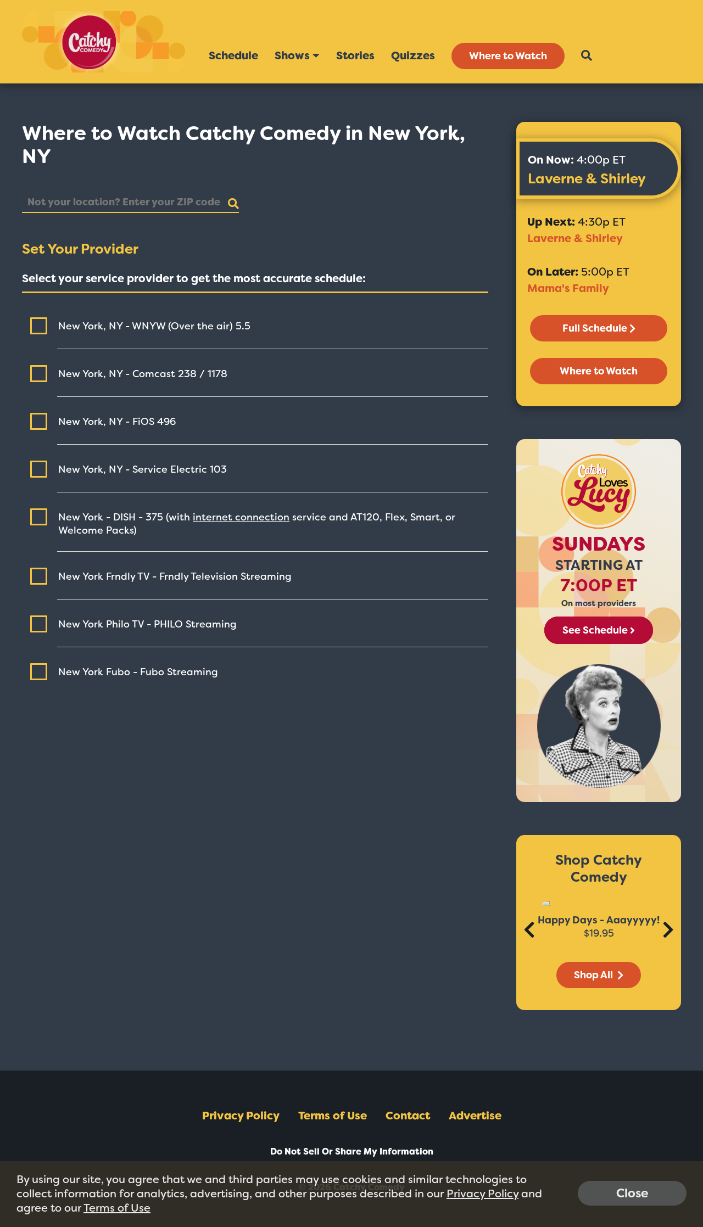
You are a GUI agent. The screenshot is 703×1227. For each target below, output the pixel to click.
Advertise (475, 1115)
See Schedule (595, 630)
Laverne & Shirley (587, 179)
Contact (408, 1115)
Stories (355, 55)
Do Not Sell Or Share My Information (351, 1151)
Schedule (233, 55)
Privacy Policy (241, 1115)
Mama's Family (568, 288)
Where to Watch (508, 56)
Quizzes (413, 55)
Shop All (594, 975)
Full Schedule (594, 328)
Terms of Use (332, 1115)
